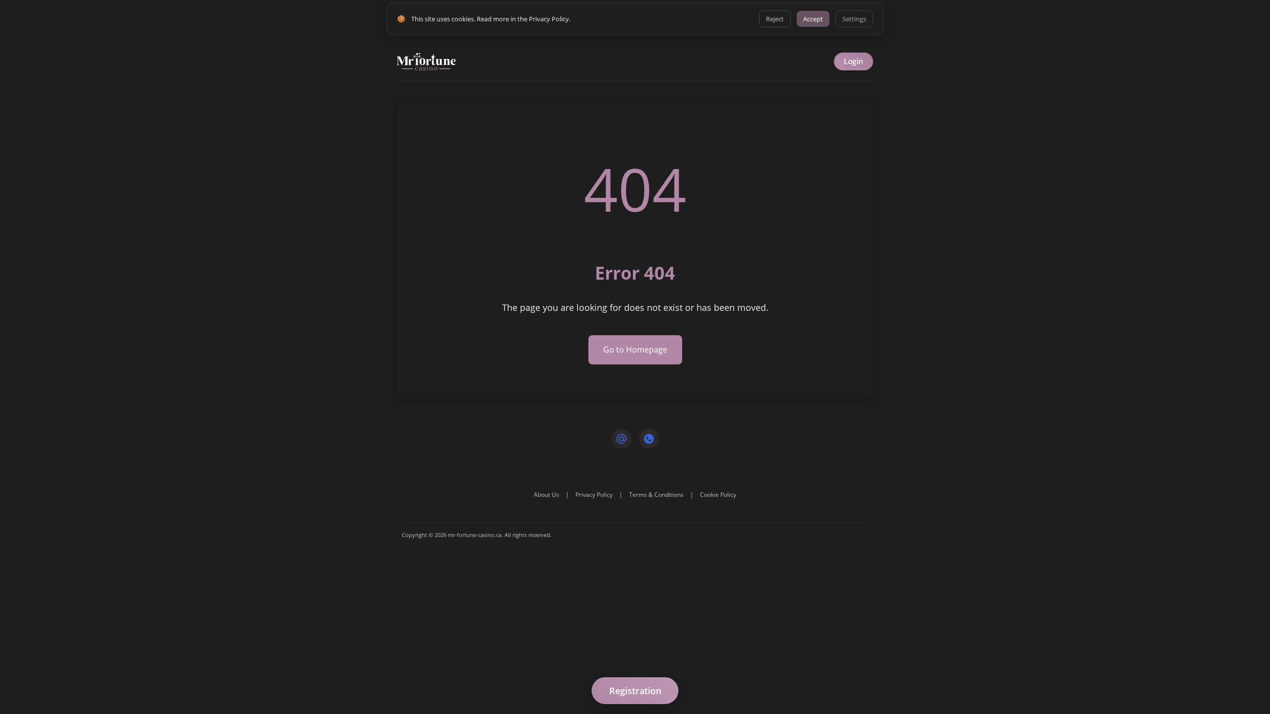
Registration (635, 691)
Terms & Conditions (656, 494)
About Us (546, 494)
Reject (775, 18)
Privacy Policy (594, 494)
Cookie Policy (718, 494)
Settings (854, 18)
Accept (813, 18)
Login (853, 61)
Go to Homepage (635, 349)
